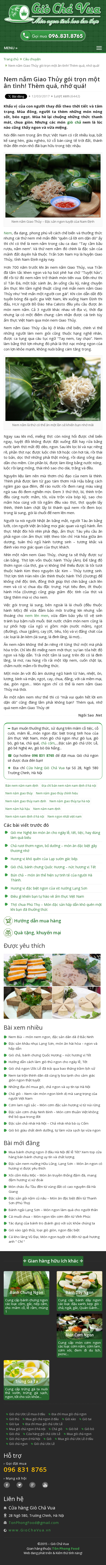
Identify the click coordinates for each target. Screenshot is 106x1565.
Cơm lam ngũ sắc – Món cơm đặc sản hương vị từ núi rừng (54, 1105)
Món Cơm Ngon (80, 1335)
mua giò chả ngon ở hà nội (27, 1429)
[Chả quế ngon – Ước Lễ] (28, 969)
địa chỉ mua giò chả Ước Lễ (44, 1424)
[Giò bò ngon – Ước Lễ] (28, 1002)
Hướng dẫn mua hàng (37, 921)
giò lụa (14, 1424)
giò (49, 1439)
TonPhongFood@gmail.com (34, 1522)
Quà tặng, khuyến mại (37, 932)
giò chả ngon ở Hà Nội (24, 1439)
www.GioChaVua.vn (30, 1530)
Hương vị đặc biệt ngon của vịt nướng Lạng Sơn (49, 888)
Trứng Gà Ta (26, 1381)
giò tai (86, 1419)
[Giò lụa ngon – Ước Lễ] (76, 1002)
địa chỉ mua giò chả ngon (69, 1414)
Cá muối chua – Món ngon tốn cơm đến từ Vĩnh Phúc (49, 1216)
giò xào (70, 1419)
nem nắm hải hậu (17, 809)
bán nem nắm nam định (21, 785)
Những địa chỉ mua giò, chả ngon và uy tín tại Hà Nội (49, 1087)
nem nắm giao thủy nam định (25, 801)
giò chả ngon (18, 1444)
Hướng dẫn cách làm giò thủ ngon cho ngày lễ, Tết (48, 1062)
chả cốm (48, 743)
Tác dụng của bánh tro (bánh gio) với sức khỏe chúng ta (52, 1223)
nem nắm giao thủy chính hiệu (57, 793)
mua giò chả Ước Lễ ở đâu (75, 1439)
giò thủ (14, 1419)
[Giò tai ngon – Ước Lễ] (76, 969)
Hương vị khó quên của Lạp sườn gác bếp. (44, 858)
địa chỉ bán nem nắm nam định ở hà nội (69, 785)
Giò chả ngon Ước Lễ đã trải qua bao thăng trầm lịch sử (52, 1068)
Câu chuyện (32, 59)
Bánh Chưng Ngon (26, 1292)
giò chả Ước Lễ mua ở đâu (27, 1414)
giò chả (74, 122)
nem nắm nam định (46, 809)
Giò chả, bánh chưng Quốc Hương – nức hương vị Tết (53, 867)
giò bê (73, 1429)
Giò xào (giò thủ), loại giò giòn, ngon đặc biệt (44, 1230)
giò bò (89, 1429)
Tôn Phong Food (65, 1548)
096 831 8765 (43, 755)
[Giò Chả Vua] (53, 14)
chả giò (57, 1429)
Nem (8, 232)
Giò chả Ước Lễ (44, 1444)
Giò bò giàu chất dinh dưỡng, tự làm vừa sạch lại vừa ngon (55, 1130)
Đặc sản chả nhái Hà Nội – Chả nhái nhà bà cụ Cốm (48, 1123)
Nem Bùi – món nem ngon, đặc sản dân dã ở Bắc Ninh (51, 1037)
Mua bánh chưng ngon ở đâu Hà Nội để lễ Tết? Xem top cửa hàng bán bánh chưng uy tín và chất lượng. (55, 1154)
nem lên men (37, 615)
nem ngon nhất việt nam (65, 816)
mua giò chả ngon (79, 1434)
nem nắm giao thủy (19, 793)
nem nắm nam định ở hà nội (24, 816)
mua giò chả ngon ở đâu (42, 1419)
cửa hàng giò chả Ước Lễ (43, 1434)
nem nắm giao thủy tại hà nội (70, 801)
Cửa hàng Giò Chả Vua (45, 767)
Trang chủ (11, 59)
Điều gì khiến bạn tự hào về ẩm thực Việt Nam (47, 896)
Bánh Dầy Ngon (79, 1292)
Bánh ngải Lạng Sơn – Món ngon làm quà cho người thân (53, 1210)
